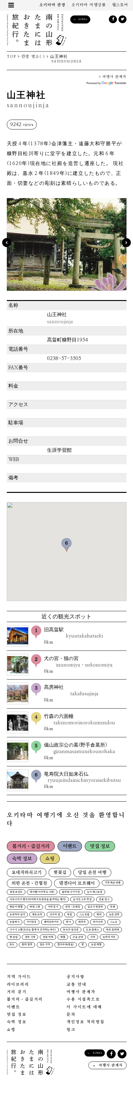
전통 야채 (48, 937)
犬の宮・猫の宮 (78, 661)
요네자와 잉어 (17, 914)
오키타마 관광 (52, 5)
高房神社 (71, 690)
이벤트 (70, 846)
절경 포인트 (16, 892)
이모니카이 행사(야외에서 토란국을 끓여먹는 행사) (38, 899)
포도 (12, 944)
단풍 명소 (104, 899)
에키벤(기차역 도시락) (42, 892)
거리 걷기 (53, 907)
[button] (66, 544)
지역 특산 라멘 (113, 883)
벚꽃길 (60, 872)
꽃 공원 (14, 937)
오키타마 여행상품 (88, 5)
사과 (92, 937)
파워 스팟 (35, 907)
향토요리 (37, 914)
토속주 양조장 (71, 930)
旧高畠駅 (73, 633)
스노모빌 (84, 914)
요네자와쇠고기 (26, 872)
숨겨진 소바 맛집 (82, 899)
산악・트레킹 (72, 907)
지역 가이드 (19, 977)
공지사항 (75, 977)
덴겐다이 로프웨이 (77, 883)
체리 (99, 914)
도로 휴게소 (92, 930)
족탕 (69, 914)
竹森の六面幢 (79, 719)
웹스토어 (120, 5)
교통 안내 (76, 985)
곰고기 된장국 (95, 907)
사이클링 (31, 922)
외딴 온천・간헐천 (29, 883)
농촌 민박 (114, 914)
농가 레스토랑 (94, 892)
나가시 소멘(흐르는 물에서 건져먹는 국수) (33, 930)
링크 (70, 1030)
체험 (62, 937)
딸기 (68, 922)
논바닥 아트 (109, 937)
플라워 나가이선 (71, 892)
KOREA (82, 19)
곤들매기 (14, 922)
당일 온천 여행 (92, 872)
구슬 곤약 (78, 937)
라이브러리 (18, 985)
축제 (112, 907)
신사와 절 (54, 914)
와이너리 (98, 922)
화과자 (82, 922)
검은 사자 (45, 944)
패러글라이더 (51, 922)
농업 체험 (96, 944)
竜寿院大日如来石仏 (82, 777)
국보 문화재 (112, 930)
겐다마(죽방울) (65, 944)
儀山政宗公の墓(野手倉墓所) (79, 748)
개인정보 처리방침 (85, 1022)
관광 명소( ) (33, 57)
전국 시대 (30, 937)
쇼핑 (49, 858)
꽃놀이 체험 (16, 907)
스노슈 (114, 922)
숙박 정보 (22, 858)
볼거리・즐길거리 (30, 846)
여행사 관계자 (113, 76)
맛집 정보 (100, 846)
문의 (70, 1015)
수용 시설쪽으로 (83, 1000)
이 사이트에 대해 (84, 1007)
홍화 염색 (27, 944)
